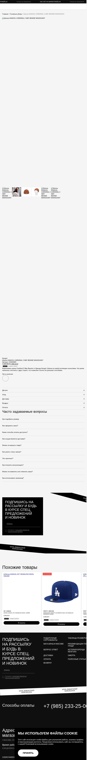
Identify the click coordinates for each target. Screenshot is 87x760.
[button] (5, 378)
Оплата (47, 659)
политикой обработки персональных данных (18, 530)
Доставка (48, 655)
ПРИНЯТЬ (28, 753)
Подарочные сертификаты (50, 639)
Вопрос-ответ (51, 650)
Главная (5, 14)
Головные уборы (16, 14)
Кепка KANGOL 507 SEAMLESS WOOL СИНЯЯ (17, 613)
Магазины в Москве (54, 644)
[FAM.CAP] (11, 6)
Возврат (48, 663)
